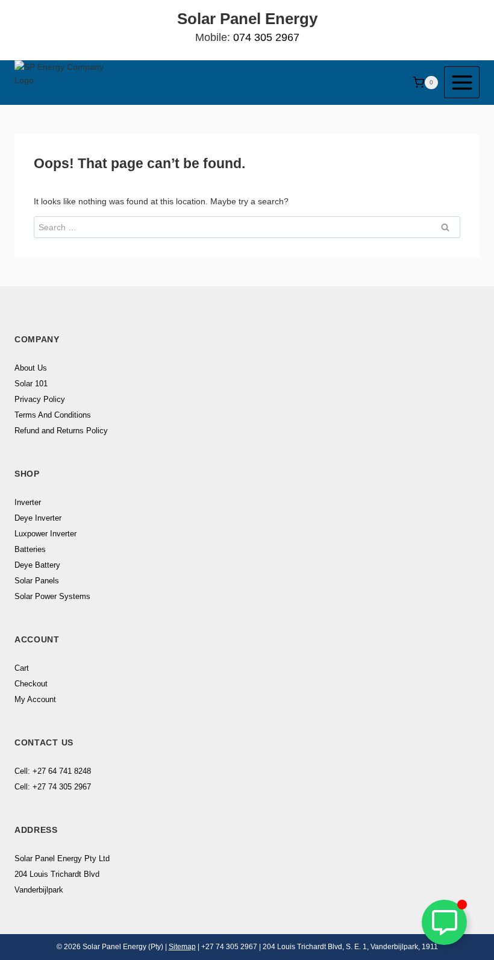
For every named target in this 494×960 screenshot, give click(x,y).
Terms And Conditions (52, 414)
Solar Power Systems (52, 596)
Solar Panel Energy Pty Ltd (62, 858)
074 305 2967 (266, 37)
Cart (21, 668)
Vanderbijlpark (38, 889)
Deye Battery (37, 564)
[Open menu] (462, 82)
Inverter (27, 502)
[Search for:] (247, 227)
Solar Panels (36, 580)
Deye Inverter (37, 517)
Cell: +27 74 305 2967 (52, 786)
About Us (30, 367)
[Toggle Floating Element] (444, 922)
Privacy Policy (39, 399)
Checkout (31, 683)
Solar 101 (31, 383)
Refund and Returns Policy (61, 430)
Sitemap (182, 947)
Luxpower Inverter (45, 533)
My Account (35, 699)
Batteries (30, 549)
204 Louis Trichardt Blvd (56, 874)
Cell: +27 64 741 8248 (52, 771)
